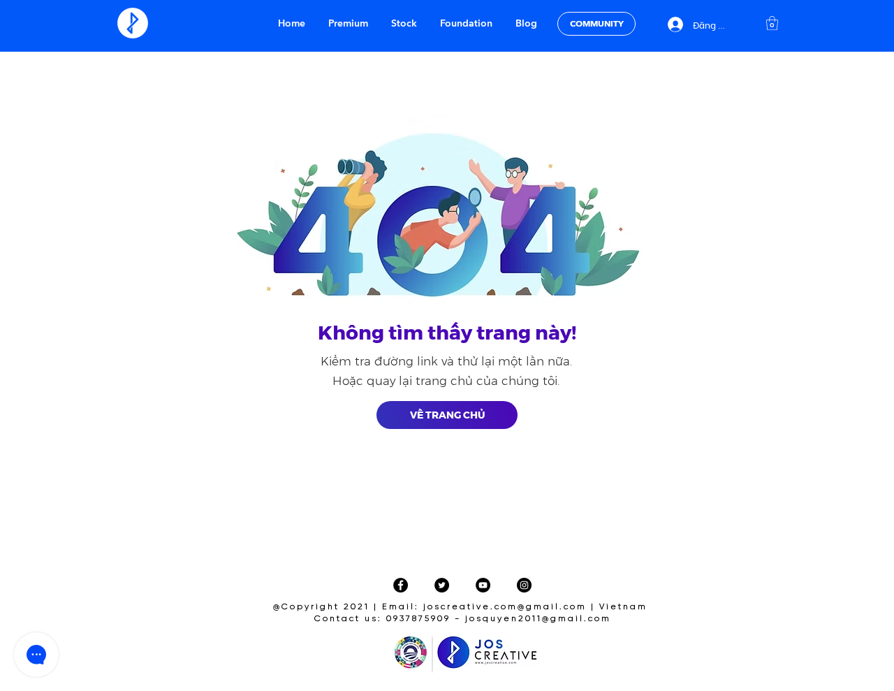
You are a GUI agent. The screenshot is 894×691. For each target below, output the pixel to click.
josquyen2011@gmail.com (538, 618)
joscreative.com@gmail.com (505, 606)
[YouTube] (483, 585)
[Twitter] (441, 585)
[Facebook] (400, 585)
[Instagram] (524, 585)
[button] (772, 23)
